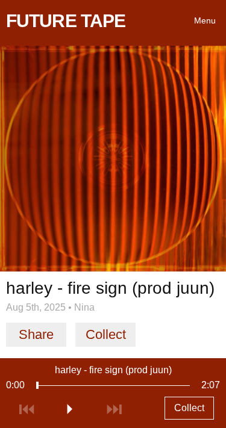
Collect (106, 334)
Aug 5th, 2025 (36, 307)
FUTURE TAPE (65, 21)
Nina (84, 307)
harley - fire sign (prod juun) (113, 370)
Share (36, 334)
